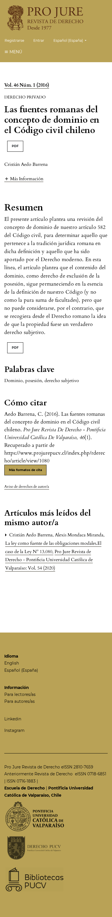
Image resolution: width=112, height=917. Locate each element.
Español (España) (21, 670)
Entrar (38, 40)
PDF (15, 146)
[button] (23, 178)
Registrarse (14, 40)
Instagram (14, 730)
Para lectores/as (20, 694)
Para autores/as (19, 701)
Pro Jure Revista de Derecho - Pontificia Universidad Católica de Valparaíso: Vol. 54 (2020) (49, 560)
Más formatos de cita (25, 470)
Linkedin (12, 719)
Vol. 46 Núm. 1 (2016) (26, 85)
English (11, 663)
